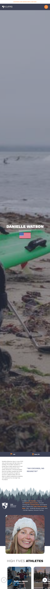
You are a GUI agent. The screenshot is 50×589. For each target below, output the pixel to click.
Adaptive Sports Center (31, 502)
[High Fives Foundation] (7, 7)
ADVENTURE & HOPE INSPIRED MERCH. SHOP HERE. (25, 1)
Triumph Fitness (34, 504)
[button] (3, 580)
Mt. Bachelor (32, 501)
